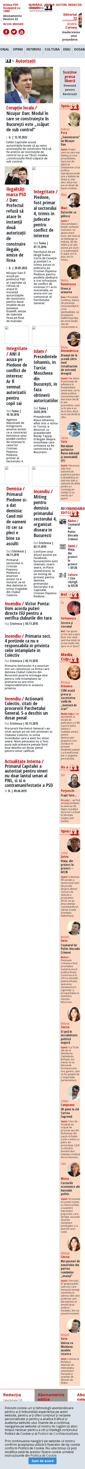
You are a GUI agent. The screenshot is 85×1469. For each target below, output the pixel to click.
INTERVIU (33, 50)
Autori (61, 5)
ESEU (67, 50)
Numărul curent (36, 6)
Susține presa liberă (70, 83)
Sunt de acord (42, 1461)
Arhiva (49, 5)
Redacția (75, 5)
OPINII (18, 50)
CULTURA (52, 50)
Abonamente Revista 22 (12, 17)
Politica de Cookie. (43, 1455)
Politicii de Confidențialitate (58, 1433)
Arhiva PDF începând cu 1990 (11, 8)
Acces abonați (13, 23)
